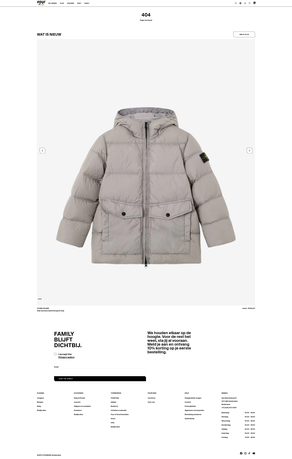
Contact (188, 402)
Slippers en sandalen (82, 406)
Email (56, 367)
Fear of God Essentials (120, 414)
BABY (79, 3)
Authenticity (189, 418)
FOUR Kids (115, 398)
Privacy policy (66, 357)
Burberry (114, 406)
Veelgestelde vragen (193, 398)
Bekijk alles (244, 34)
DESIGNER (70, 3)
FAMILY (86, 3)
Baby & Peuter (79, 398)
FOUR (62, 3)
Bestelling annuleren (193, 414)
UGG (112, 423)
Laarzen (77, 402)
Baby (39, 406)
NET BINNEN (52, 3)
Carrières (151, 398)
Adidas (113, 402)
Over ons (151, 402)
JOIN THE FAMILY (66, 378)
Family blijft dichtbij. (68, 339)
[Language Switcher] (240, 3)
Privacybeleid (190, 406)
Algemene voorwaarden (194, 410)
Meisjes (40, 402)
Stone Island (43, 308)
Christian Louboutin (118, 410)
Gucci (113, 418)
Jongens (40, 398)
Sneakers (78, 410)
